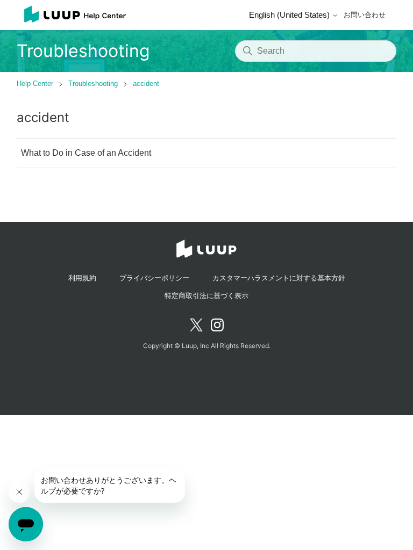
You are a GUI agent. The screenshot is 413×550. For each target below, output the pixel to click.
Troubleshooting (93, 83)
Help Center (35, 83)
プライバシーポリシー (154, 278)
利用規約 (82, 278)
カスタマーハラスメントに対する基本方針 (278, 278)
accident (146, 83)
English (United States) (290, 14)
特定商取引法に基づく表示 (206, 296)
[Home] (72, 15)
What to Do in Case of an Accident (86, 152)
